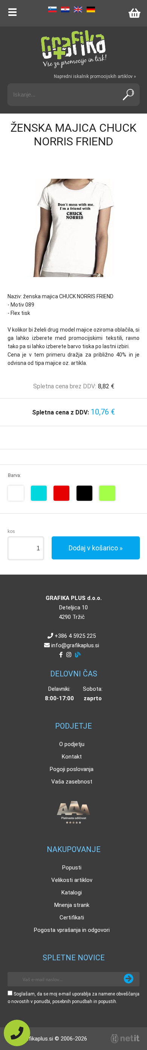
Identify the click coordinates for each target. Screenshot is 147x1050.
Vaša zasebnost (71, 781)
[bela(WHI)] (16, 493)
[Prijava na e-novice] (128, 979)
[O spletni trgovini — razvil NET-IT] (125, 1038)
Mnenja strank (71, 905)
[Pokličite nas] (17, 1033)
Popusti (71, 867)
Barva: (14, 475)
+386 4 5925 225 (75, 635)
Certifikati (72, 917)
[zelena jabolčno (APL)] (107, 493)
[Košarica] (134, 13)
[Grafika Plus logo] (73, 49)
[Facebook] (61, 654)
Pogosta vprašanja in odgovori (72, 930)
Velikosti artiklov (71, 880)
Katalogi (71, 892)
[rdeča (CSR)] (61, 493)
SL (52, 9)
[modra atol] (39, 493)
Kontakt (72, 756)
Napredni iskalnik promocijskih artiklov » (95, 76)
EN (78, 9)
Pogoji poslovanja (71, 769)
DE (90, 9)
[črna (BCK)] (84, 493)
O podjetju (71, 744)
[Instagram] (68, 654)
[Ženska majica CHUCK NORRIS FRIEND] (73, 228)
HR (65, 9)
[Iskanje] (128, 94)
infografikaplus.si (75, 645)
